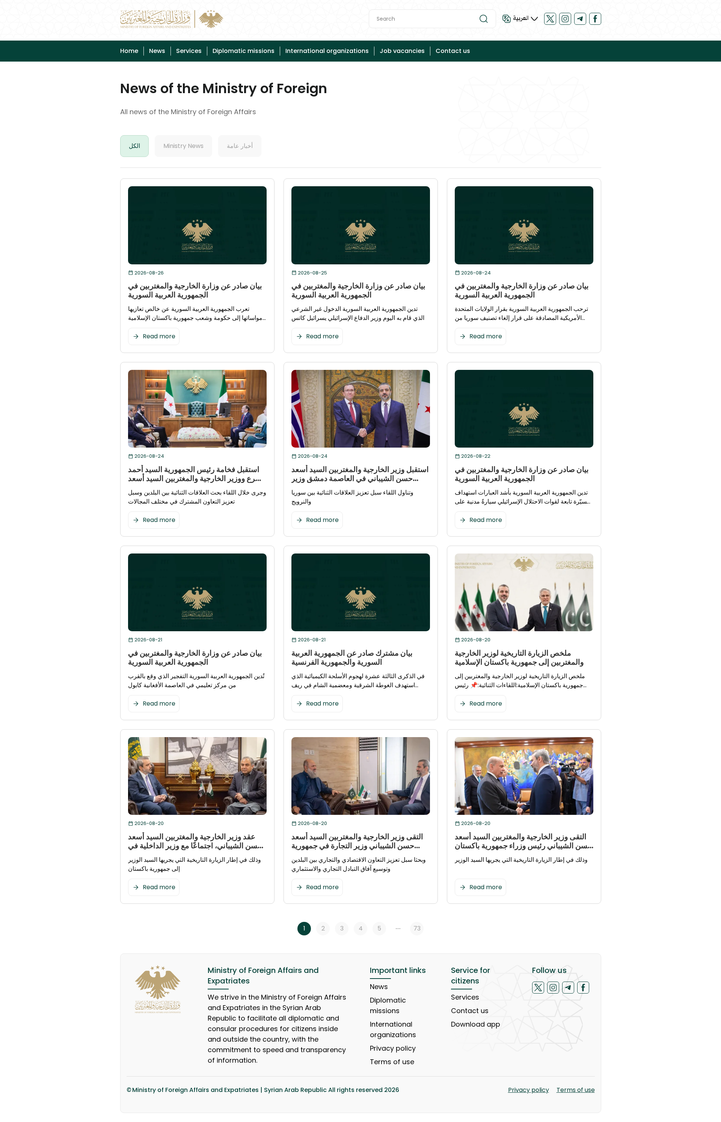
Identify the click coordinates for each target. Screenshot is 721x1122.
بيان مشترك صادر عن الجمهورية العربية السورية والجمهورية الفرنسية (352, 657)
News (157, 51)
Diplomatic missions (244, 51)
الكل (134, 146)
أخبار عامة (240, 146)
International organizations (327, 51)
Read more (159, 336)
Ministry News (183, 146)
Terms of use (392, 1061)
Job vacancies (402, 51)
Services (189, 51)
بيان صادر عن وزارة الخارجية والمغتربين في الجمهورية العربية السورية (195, 290)
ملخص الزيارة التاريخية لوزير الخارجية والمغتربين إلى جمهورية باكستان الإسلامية (519, 657)
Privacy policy (393, 1048)
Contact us (453, 51)
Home (129, 51)
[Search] (483, 18)
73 (417, 928)
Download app (475, 1024)
